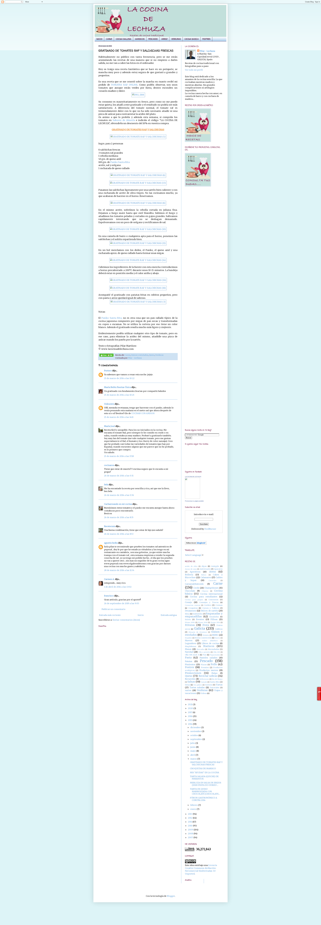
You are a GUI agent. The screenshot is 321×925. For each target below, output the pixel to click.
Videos (204, 693)
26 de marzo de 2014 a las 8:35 (118, 517)
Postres (189, 667)
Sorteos (208, 685)
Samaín (204, 682)
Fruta (206, 625)
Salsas (191, 681)
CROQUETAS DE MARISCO (203, 768)
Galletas (219, 629)
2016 (190, 716)
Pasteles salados (208, 657)
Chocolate (190, 591)
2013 (190, 814)
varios (188, 690)
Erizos (188, 619)
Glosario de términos (197, 632)
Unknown (109, 404)
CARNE (109, 39)
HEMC (215, 635)
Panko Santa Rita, (111, 318)
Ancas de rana (190, 569)
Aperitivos (195, 571)
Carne (127, 355)
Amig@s (215, 566)
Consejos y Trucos (209, 602)
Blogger (171, 896)
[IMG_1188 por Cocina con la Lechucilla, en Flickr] (138, 94)
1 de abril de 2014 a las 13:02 (117, 587)
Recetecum (109, 526)
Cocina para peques (194, 600)
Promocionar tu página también (194, 501)
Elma (187, 614)
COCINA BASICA (192, 39)
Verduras (159, 355)
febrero (194, 805)
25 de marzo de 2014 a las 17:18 (119, 456)
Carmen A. (109, 579)
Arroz (212, 571)
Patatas (188, 661)
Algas (204, 566)
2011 (190, 821)
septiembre (196, 739)
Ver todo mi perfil (194, 70)
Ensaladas (214, 617)
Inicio (141, 615)
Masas (188, 649)
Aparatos (218, 569)
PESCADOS (153, 39)
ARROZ (164, 39)
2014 (190, 724)
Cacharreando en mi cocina (118, 504)
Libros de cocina (210, 643)
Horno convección (203, 638)
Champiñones (211, 588)
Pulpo (214, 673)
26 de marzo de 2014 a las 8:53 (118, 534)
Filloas (214, 619)
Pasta (188, 657)
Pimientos (190, 664)
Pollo (214, 664)
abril (193, 755)
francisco (109, 595)
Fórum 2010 (202, 622)
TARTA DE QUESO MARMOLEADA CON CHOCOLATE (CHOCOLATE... (205, 791)
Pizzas (204, 664)
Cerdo (196, 588)
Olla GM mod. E (192, 655)
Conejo (188, 602)
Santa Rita (215, 682)
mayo (193, 751)
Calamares (205, 577)
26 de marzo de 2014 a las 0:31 (118, 475)
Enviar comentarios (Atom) (126, 620)
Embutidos (198, 614)
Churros (205, 591)
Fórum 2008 (190, 622)
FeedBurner (210, 529)
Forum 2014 (215, 622)
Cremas (219, 605)
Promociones (193, 672)
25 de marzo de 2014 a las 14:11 (118, 417)
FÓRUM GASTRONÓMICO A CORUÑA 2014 (203, 798)
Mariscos (208, 646)
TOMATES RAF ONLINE (124, 84)
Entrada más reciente (110, 615)
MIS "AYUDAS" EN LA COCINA (204, 772)
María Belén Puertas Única (117, 387)
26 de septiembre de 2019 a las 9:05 (121, 603)
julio (192, 743)
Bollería (189, 574)
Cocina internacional (211, 594)
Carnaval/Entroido (194, 584)
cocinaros (109, 465)
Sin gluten (197, 685)
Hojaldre (188, 638)
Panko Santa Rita (120, 162)
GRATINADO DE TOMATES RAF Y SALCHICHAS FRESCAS (206, 763)
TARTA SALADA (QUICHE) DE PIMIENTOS (204, 777)
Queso (151, 355)
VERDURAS (176, 39)
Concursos (213, 599)
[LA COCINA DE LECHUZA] (192, 498)
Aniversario (205, 569)
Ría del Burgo (217, 679)
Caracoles (212, 580)
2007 (190, 837)
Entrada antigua (169, 615)
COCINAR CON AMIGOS (142, 413)
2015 (190, 720)
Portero (108, 370)
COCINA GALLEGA (123, 39)
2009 (191, 829)
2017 (190, 712)
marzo (193, 759)
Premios (205, 667)
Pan (204, 655)
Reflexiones (204, 679)
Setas (187, 685)
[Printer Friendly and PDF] (106, 356)
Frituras (190, 625)
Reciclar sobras (208, 675)
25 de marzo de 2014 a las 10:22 (119, 378)
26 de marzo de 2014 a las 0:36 (119, 495)
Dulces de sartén (209, 610)
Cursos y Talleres (210, 608)
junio (193, 747)
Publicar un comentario (113, 609)
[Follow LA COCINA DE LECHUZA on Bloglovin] (196, 544)
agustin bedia (111, 543)
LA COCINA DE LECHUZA (193, 476)
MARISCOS (140, 39)
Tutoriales (214, 687)
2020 (190, 708)
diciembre (195, 727)
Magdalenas (190, 646)
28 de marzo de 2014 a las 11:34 (119, 570)
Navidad (189, 652)
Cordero (207, 605)
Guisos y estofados (139, 355)
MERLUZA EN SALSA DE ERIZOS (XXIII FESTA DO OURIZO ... (205, 783)
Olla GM (216, 652)
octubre (194, 735)
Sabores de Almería (124, 120)
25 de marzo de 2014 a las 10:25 (119, 395)
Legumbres (190, 643)
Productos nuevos (208, 670)
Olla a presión (204, 652)
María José (109, 426)
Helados (206, 635)
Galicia (199, 629)
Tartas (219, 684)
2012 (190, 818)
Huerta (217, 638)
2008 (191, 833)
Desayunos (190, 610)
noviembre (196, 731)
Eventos (200, 619)
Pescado (206, 661)
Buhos (203, 575)
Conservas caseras (192, 605)
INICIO (99, 39)
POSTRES (206, 39)
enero (193, 809)
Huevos (188, 640)
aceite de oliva (191, 566)
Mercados (201, 649)
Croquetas (193, 608)
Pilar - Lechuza (135, 358)
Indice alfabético (210, 641)
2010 (190, 825)
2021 (190, 704)
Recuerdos (190, 679)
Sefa (106, 484)
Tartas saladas (197, 687)
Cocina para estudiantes (203, 596)
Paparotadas (215, 655)
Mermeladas (213, 649)
